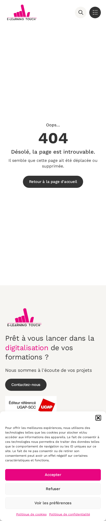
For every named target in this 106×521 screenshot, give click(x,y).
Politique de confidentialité (69, 514)
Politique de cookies (31, 514)
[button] (98, 417)
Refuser (53, 489)
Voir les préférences (53, 503)
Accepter (53, 474)
